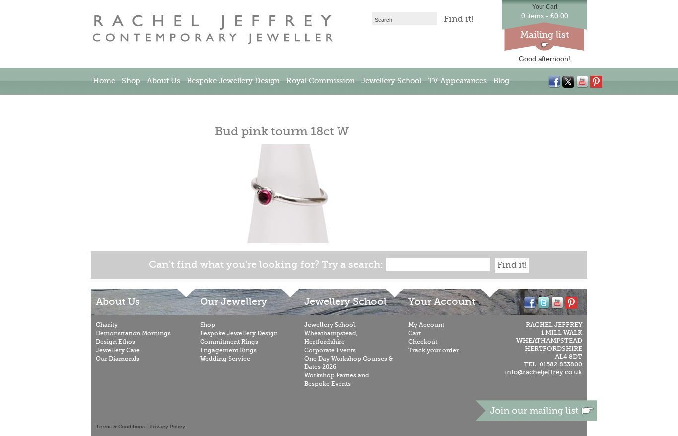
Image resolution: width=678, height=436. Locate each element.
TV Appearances (457, 80)
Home (104, 80)
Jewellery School (391, 80)
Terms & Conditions (120, 427)
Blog (501, 80)
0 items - (544, 16)
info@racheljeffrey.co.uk (543, 372)
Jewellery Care (118, 350)
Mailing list (544, 34)
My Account (426, 324)
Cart (414, 333)
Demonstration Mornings (133, 333)
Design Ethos (115, 341)
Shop (131, 80)
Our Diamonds (117, 358)
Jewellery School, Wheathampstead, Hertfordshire (331, 333)
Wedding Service (225, 358)
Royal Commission (320, 80)
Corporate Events (330, 350)
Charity (107, 324)
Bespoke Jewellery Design (233, 80)
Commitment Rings (229, 341)
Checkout (422, 341)
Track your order (433, 350)
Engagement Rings (228, 350)
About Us (163, 80)
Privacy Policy (167, 427)
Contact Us (112, 103)
